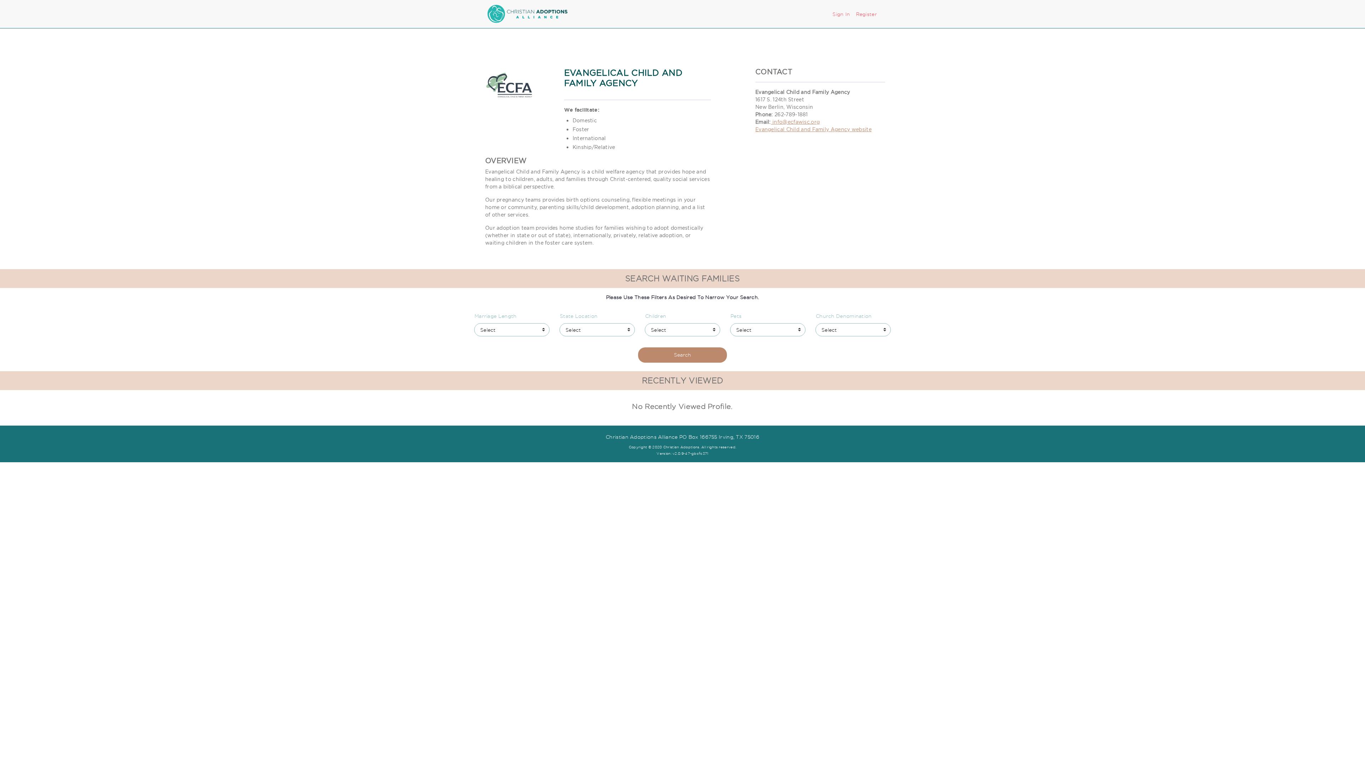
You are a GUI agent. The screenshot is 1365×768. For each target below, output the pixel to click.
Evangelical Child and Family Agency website (813, 129)
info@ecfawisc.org (795, 121)
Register (866, 14)
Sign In (841, 14)
